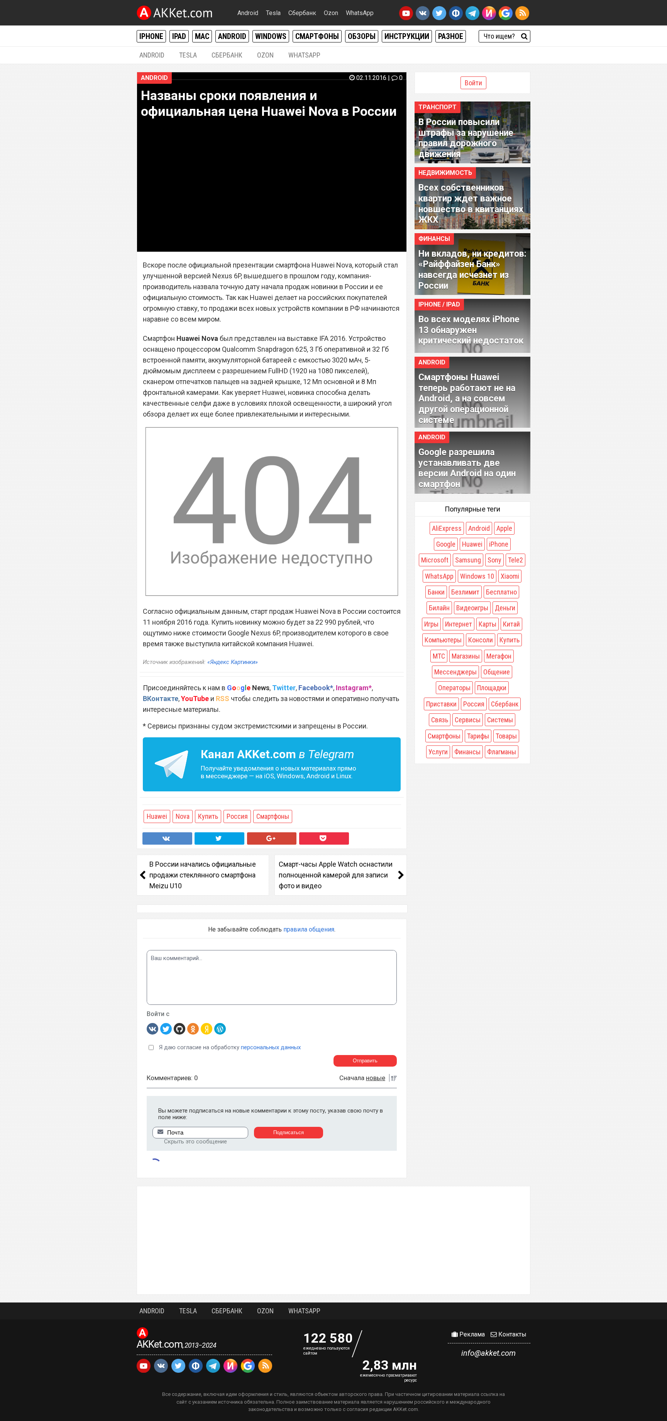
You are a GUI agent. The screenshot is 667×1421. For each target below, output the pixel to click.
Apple (504, 528)
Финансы (434, 238)
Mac (202, 36)
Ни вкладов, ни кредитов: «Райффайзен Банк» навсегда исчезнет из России (472, 270)
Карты (487, 624)
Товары (506, 736)
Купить (208, 816)
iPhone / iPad (439, 304)
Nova (183, 816)
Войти (473, 83)
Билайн (439, 608)
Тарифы (478, 736)
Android (247, 13)
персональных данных (271, 1047)
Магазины (466, 656)
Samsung (468, 560)
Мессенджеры (455, 672)
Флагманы (501, 752)
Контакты (511, 1334)
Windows (270, 36)
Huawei (157, 816)
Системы (500, 720)
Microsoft (435, 560)
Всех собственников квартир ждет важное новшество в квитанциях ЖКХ (470, 204)
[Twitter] (166, 1028)
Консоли (480, 640)
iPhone (151, 36)
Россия (237, 816)
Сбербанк (302, 13)
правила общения (308, 929)
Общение (496, 672)
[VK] (152, 1028)
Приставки (441, 704)
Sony (494, 560)
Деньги (505, 608)
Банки (436, 592)
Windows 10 (477, 576)
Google (445, 544)
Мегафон (498, 656)
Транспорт (437, 107)
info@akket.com (488, 1353)
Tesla (273, 13)
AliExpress (447, 528)
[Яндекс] (206, 1028)
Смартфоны (317, 36)
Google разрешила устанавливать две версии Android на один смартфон (467, 468)
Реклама (471, 1334)
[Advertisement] (333, 1240)
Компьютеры (443, 640)
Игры (431, 624)
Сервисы (468, 720)
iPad (179, 36)
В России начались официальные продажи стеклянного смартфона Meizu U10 (202, 875)
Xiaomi (510, 576)
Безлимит (465, 592)
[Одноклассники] (193, 1028)
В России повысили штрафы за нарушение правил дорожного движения (465, 138)
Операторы (454, 688)
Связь (439, 720)
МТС (439, 656)
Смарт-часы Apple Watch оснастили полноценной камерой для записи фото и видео (336, 875)
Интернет (458, 624)
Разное (450, 36)
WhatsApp (360, 13)
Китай (511, 624)
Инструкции (406, 36)
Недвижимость (445, 172)
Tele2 (515, 560)
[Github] (179, 1028)
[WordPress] (220, 1028)
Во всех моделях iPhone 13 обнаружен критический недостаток (470, 330)
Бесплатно (501, 592)
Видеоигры (472, 608)
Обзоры (362, 36)
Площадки (491, 688)
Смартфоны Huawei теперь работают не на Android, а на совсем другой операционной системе (466, 398)
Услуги (438, 752)
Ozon (331, 13)
